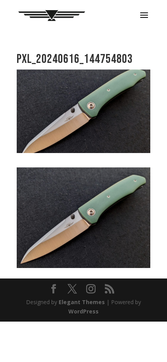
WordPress (83, 311)
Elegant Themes (82, 302)
